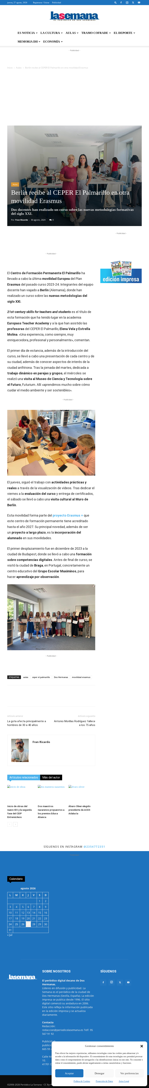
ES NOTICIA (26, 32)
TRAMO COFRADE (94, 32)
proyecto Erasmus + (68, 515)
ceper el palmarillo (41, 677)
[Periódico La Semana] (74, 17)
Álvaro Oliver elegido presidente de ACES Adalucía (79, 810)
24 (10, 924)
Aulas (19, 67)
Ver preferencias (129, 1073)
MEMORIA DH (28, 41)
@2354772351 (94, 846)
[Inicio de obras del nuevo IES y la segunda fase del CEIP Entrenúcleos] (20, 794)
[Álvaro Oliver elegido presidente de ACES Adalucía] (82, 794)
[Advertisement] (74, 98)
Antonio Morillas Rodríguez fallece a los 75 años (74, 723)
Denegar (99, 1073)
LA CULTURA (50, 32)
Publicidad (56, 2)
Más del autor (51, 777)
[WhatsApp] (53, 241)
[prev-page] (9, 824)
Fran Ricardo (21, 219)
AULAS (71, 32)
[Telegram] (62, 241)
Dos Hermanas (61, 677)
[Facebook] (121, 2)
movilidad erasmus (81, 677)
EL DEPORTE (123, 32)
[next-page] (15, 824)
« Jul (9, 935)
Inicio (10, 67)
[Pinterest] (78, 241)
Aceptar (69, 1073)
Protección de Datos (104, 1081)
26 (22, 924)
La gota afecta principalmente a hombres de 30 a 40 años (26, 723)
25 (16, 924)
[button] (142, 1046)
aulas (25, 677)
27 (28, 924)
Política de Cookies (82, 1081)
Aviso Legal (124, 1081)
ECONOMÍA (51, 41)
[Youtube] (139, 2)
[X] (133, 2)
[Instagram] (127, 2)
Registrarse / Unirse (41, 2)
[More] (87, 241)
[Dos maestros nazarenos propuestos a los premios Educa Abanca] (51, 794)
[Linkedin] (70, 241)
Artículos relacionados (23, 777)
